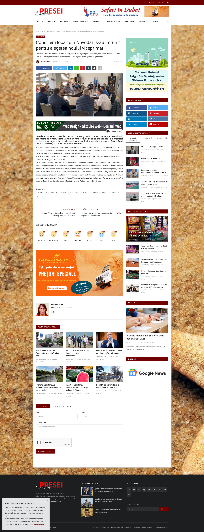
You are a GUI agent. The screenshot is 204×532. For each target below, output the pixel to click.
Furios (89, 240)
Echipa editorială (117, 527)
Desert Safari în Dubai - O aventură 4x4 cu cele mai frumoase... (154, 261)
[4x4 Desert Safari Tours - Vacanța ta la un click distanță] (126, 11)
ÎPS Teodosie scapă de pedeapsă (153, 147)
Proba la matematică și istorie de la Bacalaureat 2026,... (145, 337)
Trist (101, 240)
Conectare (150, 2)
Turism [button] (142, 22)
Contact (95, 527)
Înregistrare (160, 2)
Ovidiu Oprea (145, 175)
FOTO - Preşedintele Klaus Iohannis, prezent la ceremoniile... (77, 353)
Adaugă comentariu (45, 451)
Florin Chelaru (74, 192)
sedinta (63, 192)
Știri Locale (50, 31)
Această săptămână (133, 139)
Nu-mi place (53, 240)
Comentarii (43, 406)
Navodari (54, 192)
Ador (65, 240)
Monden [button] (97, 22)
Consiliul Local (114, 192)
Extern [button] (51, 22)
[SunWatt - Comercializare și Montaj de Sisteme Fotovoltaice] (147, 65)
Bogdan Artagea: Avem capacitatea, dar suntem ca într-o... (154, 171)
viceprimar (94, 192)
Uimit (113, 240)
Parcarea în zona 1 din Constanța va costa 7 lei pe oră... (47, 353)
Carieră (128, 527)
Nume (38, 412)
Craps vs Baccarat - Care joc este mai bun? (153, 272)
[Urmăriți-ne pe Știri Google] (147, 372)
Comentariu (41, 422)
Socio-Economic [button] (80, 22)
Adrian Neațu (132, 239)
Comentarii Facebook (61, 406)
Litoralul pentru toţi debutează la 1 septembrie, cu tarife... (154, 183)
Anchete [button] (154, 22)
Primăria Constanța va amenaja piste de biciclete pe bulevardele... (48, 387)
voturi (104, 192)
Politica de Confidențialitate (143, 527)
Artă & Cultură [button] (113, 22)
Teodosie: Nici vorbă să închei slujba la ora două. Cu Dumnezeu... (108, 500)
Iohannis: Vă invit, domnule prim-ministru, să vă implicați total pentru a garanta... (59, 214)
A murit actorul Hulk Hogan (151, 158)
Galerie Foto (104, 527)
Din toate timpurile (161, 138)
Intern (43, 31)
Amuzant (77, 240)
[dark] (168, 2)
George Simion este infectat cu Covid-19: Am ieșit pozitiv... (108, 511)
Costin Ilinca (41, 197)
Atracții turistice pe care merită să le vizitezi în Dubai (154, 247)
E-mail (83, 412)
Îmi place (41, 240)
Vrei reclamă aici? (115, 131)
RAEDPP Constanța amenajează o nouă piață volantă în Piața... (77, 387)
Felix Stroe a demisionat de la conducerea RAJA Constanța (109, 351)
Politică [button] (64, 22)
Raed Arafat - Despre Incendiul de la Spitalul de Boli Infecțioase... (154, 286)
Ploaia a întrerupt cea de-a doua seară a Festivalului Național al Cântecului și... (101, 214)
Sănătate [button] (129, 22)
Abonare (164, 509)
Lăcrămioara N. (46, 61)
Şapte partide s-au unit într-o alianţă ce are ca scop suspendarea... (108, 490)
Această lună (147, 138)
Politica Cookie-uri (161, 527)
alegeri (85, 192)
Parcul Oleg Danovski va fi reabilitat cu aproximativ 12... (108, 386)
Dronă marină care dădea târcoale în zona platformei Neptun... (154, 195)
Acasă (37, 31)
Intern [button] (40, 22)
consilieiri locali (42, 192)
